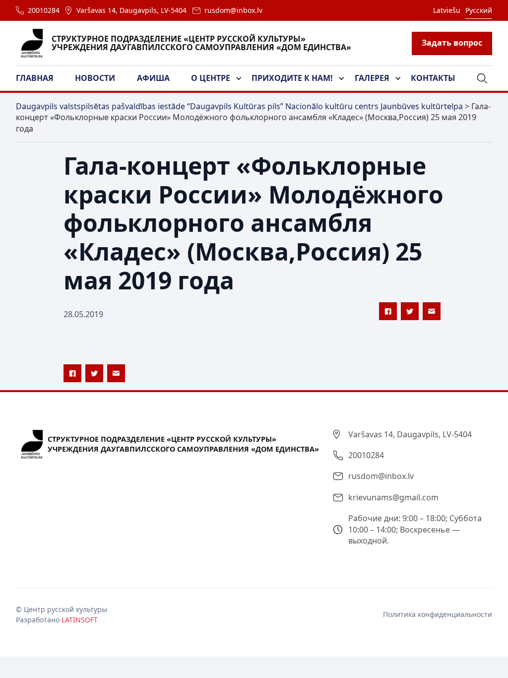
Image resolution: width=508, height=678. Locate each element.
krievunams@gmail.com (393, 497)
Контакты (433, 77)
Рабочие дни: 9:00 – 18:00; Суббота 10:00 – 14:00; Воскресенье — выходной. (415, 529)
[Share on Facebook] (388, 311)
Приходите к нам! (292, 77)
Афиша (153, 77)
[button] (40, 78)
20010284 (44, 10)
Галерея (372, 77)
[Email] (432, 311)
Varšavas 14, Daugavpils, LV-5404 (131, 10)
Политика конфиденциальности (437, 614)
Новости (95, 77)
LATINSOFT (80, 619)
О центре (210, 77)
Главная (35, 77)
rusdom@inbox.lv (233, 10)
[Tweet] (410, 311)
